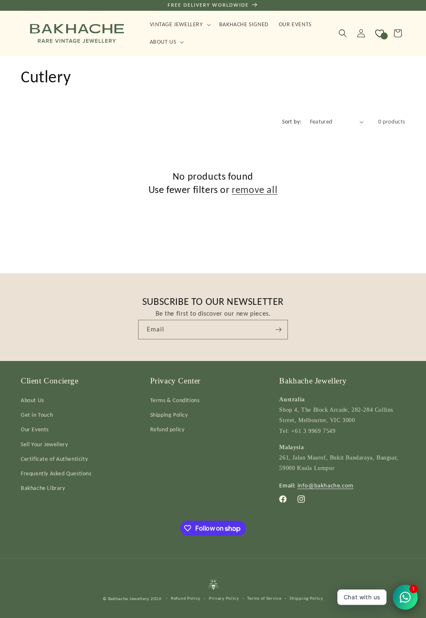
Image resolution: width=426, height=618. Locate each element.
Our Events (35, 429)
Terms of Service (264, 598)
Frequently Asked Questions (56, 473)
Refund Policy (186, 598)
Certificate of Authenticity (54, 458)
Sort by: (291, 121)
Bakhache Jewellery (129, 598)
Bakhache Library (43, 488)
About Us (32, 400)
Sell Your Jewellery (44, 444)
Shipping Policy (169, 414)
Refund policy (167, 429)
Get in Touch (37, 414)
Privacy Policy (224, 598)
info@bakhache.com (325, 485)
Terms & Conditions (175, 400)
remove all (254, 189)
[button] (179, 24)
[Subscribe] (278, 329)
